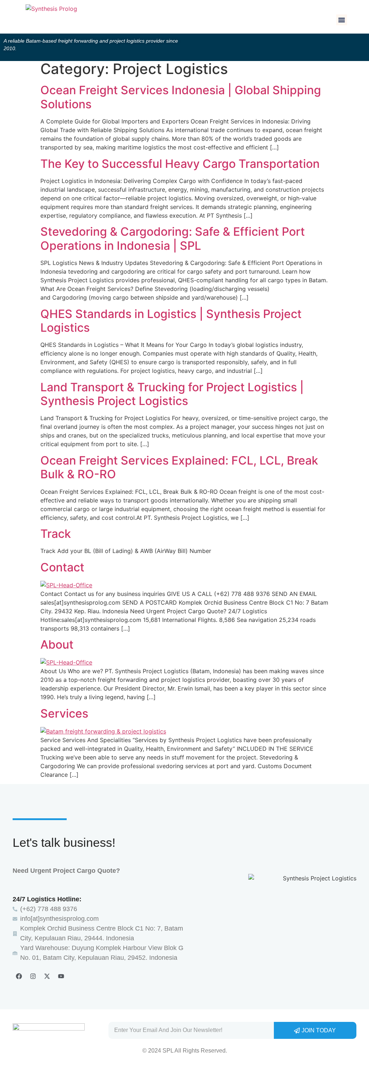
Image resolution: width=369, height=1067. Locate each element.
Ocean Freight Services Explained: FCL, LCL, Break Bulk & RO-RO (179, 467)
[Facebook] (19, 976)
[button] (341, 19)
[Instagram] (33, 976)
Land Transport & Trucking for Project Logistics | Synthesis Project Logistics (172, 394)
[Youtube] (61, 976)
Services (64, 713)
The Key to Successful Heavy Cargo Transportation (180, 164)
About (57, 644)
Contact (62, 567)
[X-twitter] (47, 976)
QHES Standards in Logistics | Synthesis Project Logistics (171, 321)
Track (55, 534)
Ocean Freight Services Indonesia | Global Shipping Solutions (180, 97)
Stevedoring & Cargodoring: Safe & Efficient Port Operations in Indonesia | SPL (172, 238)
